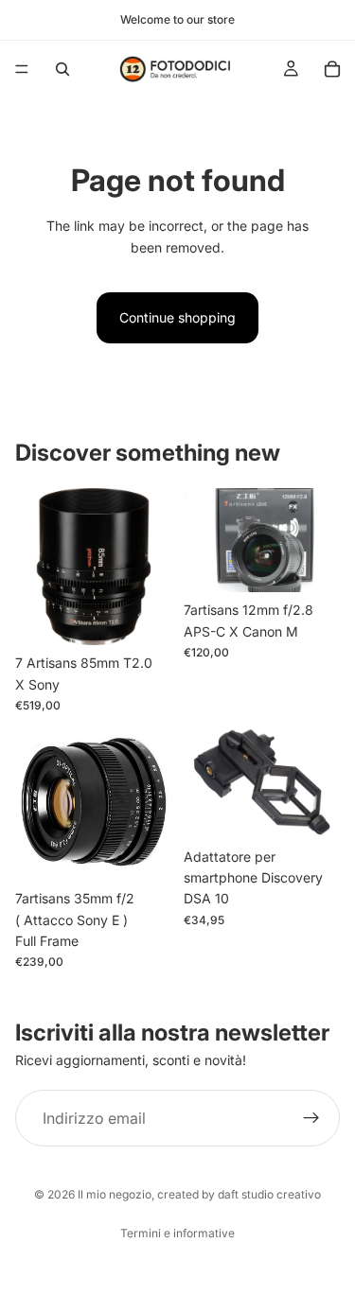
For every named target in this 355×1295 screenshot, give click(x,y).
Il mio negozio (114, 1194)
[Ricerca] (62, 69)
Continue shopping (177, 317)
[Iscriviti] (311, 1118)
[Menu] (22, 69)
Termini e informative (177, 1233)
